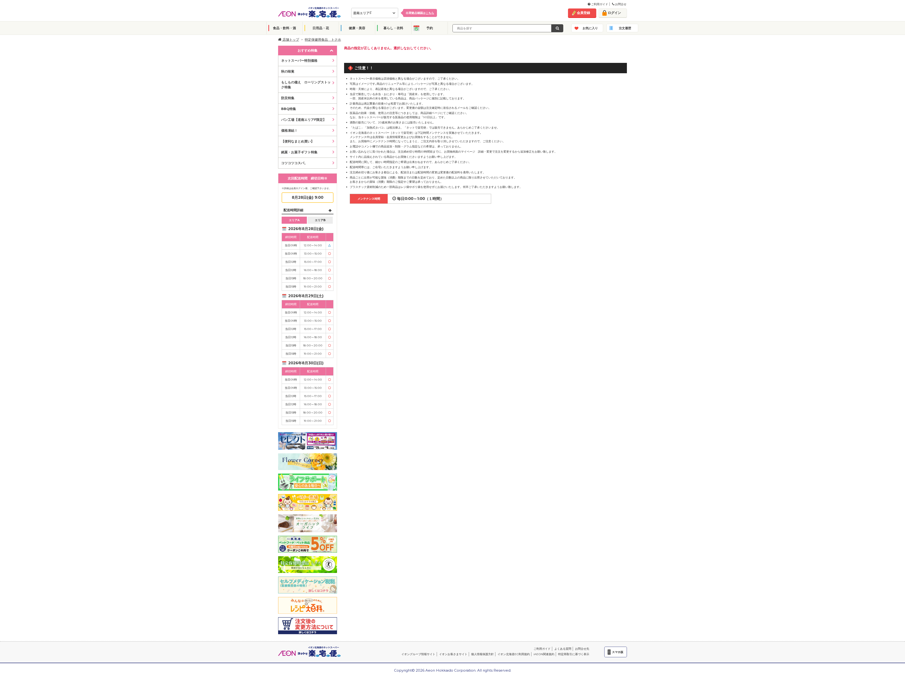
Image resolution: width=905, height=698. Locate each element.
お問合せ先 (582, 648)
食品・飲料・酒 (284, 28)
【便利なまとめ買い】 (297, 141)
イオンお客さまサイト (453, 654)
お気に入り (590, 28)
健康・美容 (357, 28)
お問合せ (620, 4)
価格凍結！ (289, 130)
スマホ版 (617, 652)
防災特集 (287, 98)
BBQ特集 (288, 109)
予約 (429, 28)
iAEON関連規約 (544, 654)
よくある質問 (562, 648)
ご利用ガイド (599, 4)
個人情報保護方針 (482, 654)
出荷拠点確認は (420, 13)
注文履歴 (625, 28)
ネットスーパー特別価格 (299, 60)
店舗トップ (290, 39)
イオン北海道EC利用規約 (514, 654)
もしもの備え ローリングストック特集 (306, 84)
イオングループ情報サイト (418, 654)
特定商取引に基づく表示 (573, 654)
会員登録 (583, 13)
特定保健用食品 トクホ (323, 39)
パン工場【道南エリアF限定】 (303, 120)
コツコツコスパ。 (294, 163)
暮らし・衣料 (393, 28)
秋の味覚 (287, 71)
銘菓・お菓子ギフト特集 (299, 152)
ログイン (614, 13)
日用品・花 (321, 28)
